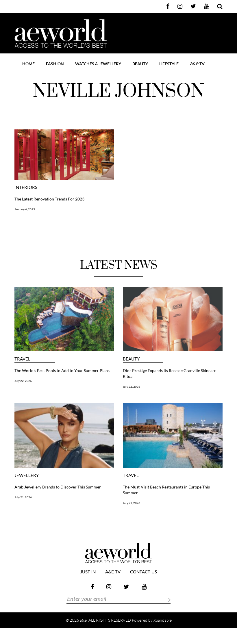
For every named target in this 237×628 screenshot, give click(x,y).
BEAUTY (140, 63)
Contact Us (143, 572)
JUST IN (88, 572)
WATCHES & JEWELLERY (98, 63)
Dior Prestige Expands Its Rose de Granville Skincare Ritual (169, 373)
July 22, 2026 (23, 380)
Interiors (25, 187)
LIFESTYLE (169, 63)
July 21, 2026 (23, 497)
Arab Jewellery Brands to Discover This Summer (57, 486)
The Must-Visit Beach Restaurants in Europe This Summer (166, 489)
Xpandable (162, 620)
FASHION (55, 63)
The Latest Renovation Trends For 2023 (49, 198)
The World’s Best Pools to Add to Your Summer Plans (62, 370)
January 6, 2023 (24, 209)
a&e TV (113, 572)
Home (28, 63)
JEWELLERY (26, 475)
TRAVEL (22, 358)
